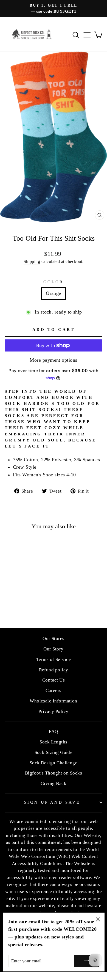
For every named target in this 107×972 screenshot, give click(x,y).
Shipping (32, 261)
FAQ (53, 731)
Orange (53, 293)
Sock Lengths (53, 742)
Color (53, 282)
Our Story (53, 649)
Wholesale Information (53, 701)
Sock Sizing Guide (54, 752)
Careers (53, 690)
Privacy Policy (53, 711)
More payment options (53, 360)
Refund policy (53, 669)
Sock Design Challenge (54, 762)
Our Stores (53, 638)
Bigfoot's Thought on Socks (53, 773)
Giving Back (53, 783)
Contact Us (53, 680)
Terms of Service (53, 659)
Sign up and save (52, 802)
